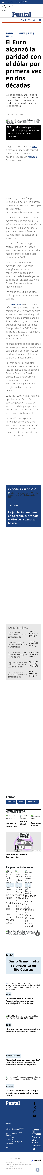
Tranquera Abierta (36, 824)
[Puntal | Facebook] (28, 20)
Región (15, 1133)
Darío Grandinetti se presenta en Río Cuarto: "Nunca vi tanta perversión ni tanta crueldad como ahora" (17, 647)
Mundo (21, 1128)
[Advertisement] (24, 178)
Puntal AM (9, 955)
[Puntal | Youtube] (40, 20)
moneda (32, 156)
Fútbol (8, 994)
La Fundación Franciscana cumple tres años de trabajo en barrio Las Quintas (22, 1093)
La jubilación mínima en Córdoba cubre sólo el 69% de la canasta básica (23, 517)
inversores (17, 304)
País (13, 1137)
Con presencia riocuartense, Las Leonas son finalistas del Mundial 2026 (18, 635)
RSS (33, 1148)
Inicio (8, 1129)
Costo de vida (10, 885)
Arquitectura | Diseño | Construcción (17, 855)
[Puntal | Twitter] (34, 20)
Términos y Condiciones (13, 1156)
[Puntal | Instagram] (34, 1111)
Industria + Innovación (11, 824)
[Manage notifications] (37, 1170)
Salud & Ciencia (23, 822)
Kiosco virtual (35, 1141)
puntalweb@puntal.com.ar (14, 1168)
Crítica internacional (13, 1056)
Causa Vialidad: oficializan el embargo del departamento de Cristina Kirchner (23, 905)
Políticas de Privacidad (13, 1158)
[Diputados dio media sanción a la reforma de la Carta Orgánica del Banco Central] (28, 893)
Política (8, 1147)
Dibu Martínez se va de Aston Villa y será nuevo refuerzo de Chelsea (23, 1030)
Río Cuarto (8, 1134)
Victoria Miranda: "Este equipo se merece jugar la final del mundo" (17, 654)
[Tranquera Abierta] (36, 818)
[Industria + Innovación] (11, 818)
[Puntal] (13, 1104)
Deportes (9, 1139)
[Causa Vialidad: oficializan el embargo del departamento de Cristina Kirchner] (18, 889)
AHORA (28, 885)
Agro (20, 1132)
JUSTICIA (18, 885)
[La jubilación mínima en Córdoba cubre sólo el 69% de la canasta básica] (9, 889)
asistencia (9, 1086)
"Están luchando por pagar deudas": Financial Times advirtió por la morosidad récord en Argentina (23, 1062)
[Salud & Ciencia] (24, 817)
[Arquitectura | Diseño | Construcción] (23, 842)
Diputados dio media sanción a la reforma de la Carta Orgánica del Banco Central (30, 911)
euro (34, 146)
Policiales (9, 1143)
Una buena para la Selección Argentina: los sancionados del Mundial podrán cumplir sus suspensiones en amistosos (18, 678)
